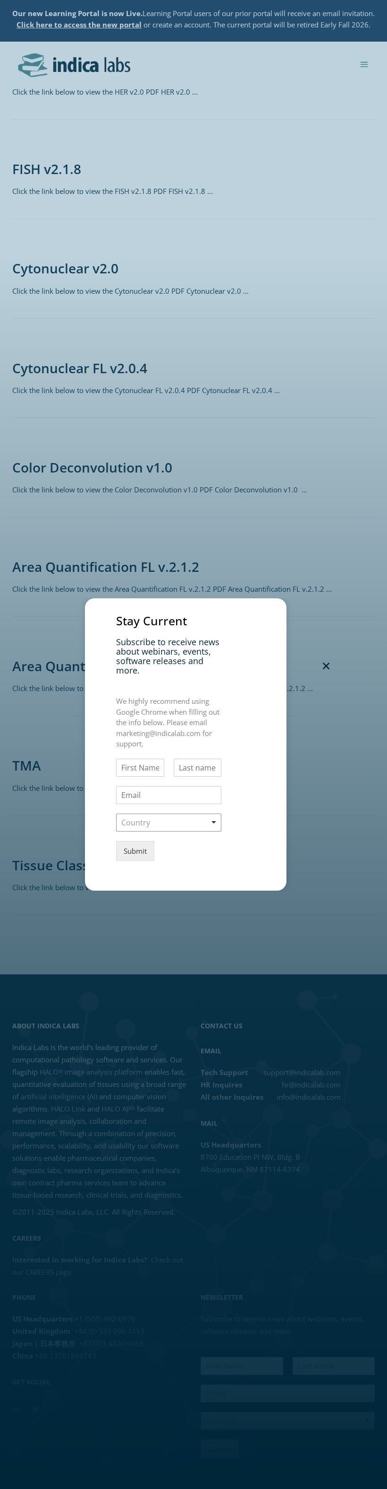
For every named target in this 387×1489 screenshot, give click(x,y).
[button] (326, 666)
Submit (135, 851)
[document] (193, 744)
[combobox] (168, 823)
